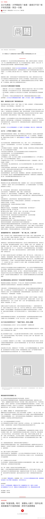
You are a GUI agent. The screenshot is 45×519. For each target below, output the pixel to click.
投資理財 (5, 500)
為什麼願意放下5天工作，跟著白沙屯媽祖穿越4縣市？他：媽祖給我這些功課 (20, 487)
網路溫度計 (10, 478)
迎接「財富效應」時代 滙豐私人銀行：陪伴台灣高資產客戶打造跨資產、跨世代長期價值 (22, 504)
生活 (2, 2)
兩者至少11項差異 (24, 137)
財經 (2, 500)
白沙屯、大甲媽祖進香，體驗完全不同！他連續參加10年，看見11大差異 (19, 485)
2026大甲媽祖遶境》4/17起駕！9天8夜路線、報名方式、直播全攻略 (24, 127)
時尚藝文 (5, 2)
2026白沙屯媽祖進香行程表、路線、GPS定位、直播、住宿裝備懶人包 (25, 97)
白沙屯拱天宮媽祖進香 (21, 68)
